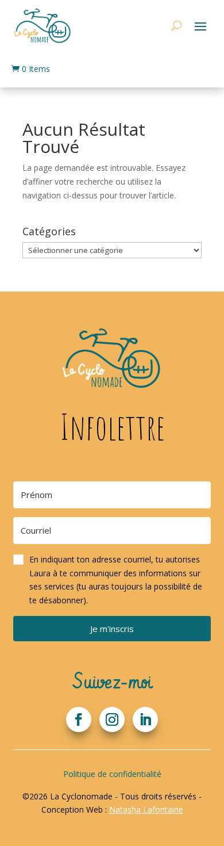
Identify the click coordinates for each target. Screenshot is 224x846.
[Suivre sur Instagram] (112, 719)
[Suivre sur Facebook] (78, 719)
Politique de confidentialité (112, 773)
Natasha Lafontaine (146, 809)
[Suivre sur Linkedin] (145, 719)
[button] (111, 580)
